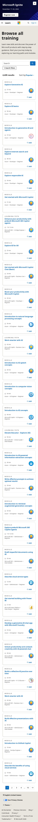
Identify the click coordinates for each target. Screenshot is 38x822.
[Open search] (28, 23)
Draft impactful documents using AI (19, 553)
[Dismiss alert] (34, 3)
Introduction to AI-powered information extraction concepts (18, 456)
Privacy (14, 813)
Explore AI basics (12, 106)
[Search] (32, 63)
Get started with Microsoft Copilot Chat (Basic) (19, 268)
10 (28, 788)
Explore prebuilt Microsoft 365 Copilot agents (17, 528)
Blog (30, 810)
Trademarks (6, 819)
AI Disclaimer (6, 810)
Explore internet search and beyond (16, 153)
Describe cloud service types (16, 577)
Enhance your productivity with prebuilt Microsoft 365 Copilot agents (18, 221)
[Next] (32, 788)
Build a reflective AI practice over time (18, 672)
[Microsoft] (19, 23)
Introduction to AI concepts (16, 410)
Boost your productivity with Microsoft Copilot (17, 293)
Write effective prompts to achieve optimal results (19, 480)
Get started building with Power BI (18, 599)
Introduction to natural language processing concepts (19, 317)
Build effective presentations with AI (19, 719)
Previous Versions (20, 810)
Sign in (33, 23)
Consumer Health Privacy (10, 816)
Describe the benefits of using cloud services (17, 767)
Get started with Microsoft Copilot (19, 197)
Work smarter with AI (14, 340)
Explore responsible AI (14, 175)
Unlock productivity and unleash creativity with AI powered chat (18, 648)
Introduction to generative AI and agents (19, 129)
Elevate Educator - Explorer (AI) (17, 433)
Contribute (5, 813)
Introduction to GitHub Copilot (18, 743)
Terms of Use (28, 816)
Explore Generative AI (14, 85)
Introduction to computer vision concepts (18, 387)
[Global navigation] (2, 23)
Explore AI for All (12, 245)
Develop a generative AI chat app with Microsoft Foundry (18, 624)
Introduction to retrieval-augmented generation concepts (18, 505)
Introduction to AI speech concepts (15, 364)
